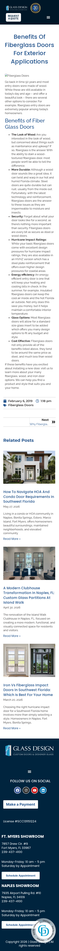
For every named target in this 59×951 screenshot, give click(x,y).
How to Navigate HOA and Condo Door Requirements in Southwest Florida (28, 496)
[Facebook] (17, 790)
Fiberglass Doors (20, 405)
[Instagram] (26, 790)
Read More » (11, 539)
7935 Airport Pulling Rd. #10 (21, 893)
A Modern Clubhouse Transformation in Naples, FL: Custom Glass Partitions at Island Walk (29, 595)
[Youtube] (34, 790)
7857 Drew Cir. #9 (15, 844)
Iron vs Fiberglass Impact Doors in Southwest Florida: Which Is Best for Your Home (28, 690)
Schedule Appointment (20, 875)
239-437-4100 (12, 852)
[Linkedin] (43, 790)
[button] (48, 17)
